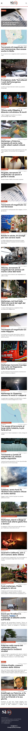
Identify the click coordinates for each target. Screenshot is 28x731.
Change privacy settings (14, 727)
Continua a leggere (22, 45)
